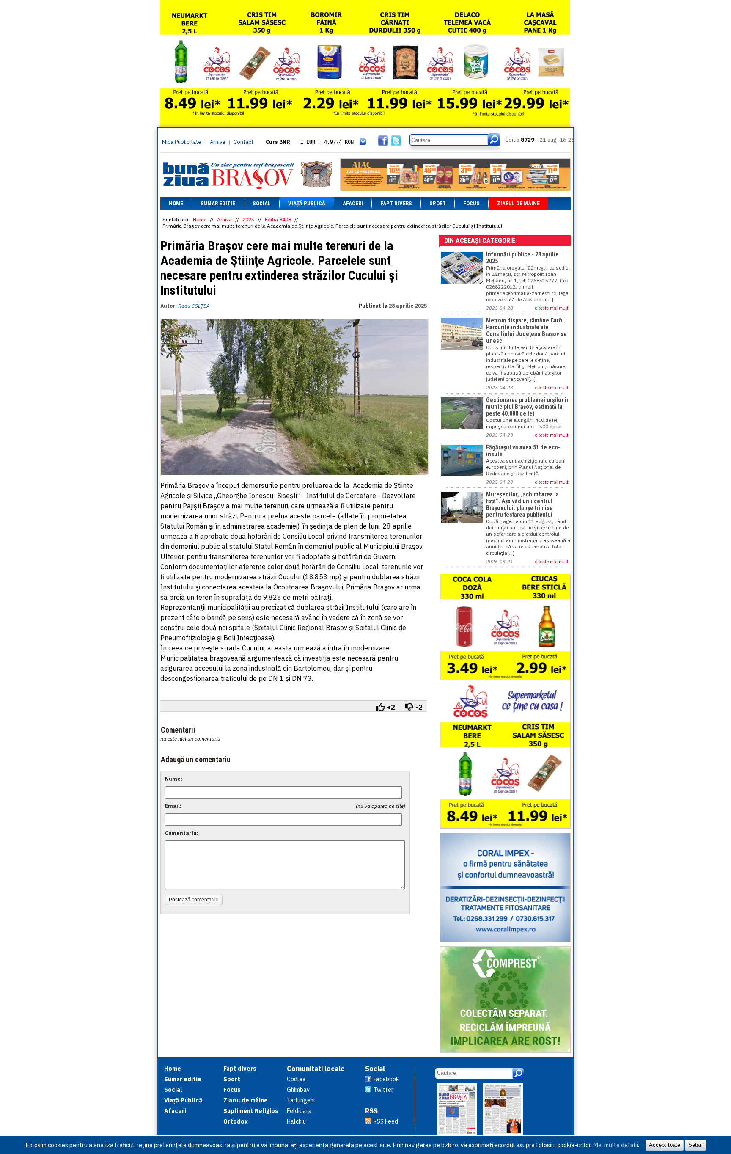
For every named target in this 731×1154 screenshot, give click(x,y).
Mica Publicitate (181, 142)
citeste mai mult (552, 308)
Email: (173, 806)
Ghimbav (298, 1089)
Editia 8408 (278, 219)
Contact (243, 142)
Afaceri (353, 203)
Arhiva (217, 142)
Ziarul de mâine (518, 203)
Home (176, 203)
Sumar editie (218, 203)
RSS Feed (386, 1121)
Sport (437, 203)
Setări (695, 1145)
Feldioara (299, 1111)
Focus (471, 203)
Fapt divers (396, 203)
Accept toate (664, 1145)
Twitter (383, 1089)
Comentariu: (181, 833)
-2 (419, 707)
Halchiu (296, 1121)
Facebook (386, 1079)
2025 (248, 219)
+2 (391, 707)
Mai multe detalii (615, 1145)
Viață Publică (306, 203)
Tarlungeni (301, 1100)
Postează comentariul (194, 900)
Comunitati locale (316, 1068)
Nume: (173, 779)
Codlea (296, 1079)
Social (262, 203)
